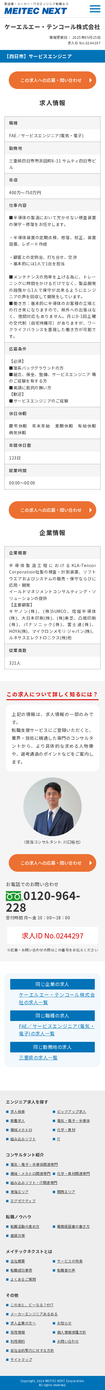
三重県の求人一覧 (38, 1057)
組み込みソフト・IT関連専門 (33, 1182)
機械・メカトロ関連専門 (30, 1173)
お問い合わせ (68, 1341)
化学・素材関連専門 (73, 1173)
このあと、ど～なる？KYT (32, 1304)
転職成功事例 (21, 1269)
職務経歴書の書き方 (73, 1226)
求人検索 (17, 1111)
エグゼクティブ (23, 1200)
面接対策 (17, 1235)
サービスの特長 (70, 1260)
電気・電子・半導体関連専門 (34, 1164)
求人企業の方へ (23, 1322)
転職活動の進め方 (25, 1226)
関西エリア (66, 1191)
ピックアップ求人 (71, 1111)
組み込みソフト (23, 1138)
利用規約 (17, 1341)
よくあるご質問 (23, 1279)
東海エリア (19, 1191)
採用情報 (17, 1331)
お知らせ (64, 1322)
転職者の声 (66, 1269)
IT (58, 1138)
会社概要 (17, 1260)
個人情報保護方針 (71, 1331)
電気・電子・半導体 (73, 1120)
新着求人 (17, 1120)
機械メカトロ (21, 1129)
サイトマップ (21, 1359)
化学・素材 (66, 1129)
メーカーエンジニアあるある (34, 1313)
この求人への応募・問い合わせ (51, 80)
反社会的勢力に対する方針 (32, 1350)
